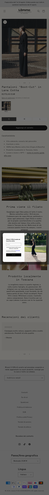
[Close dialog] (45, 234)
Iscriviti (13, 254)
